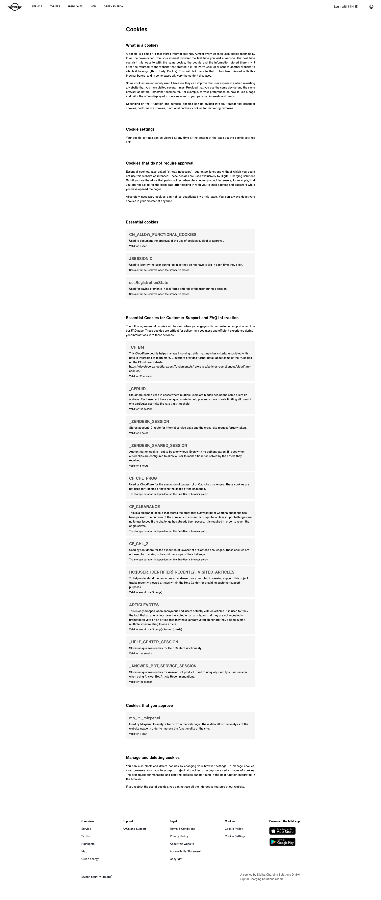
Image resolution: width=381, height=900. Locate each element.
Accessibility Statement (185, 851)
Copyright (176, 859)
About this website (182, 844)
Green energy (90, 859)
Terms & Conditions (182, 829)
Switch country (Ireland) (96, 877)
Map (84, 851)
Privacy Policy (179, 836)
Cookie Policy (234, 829)
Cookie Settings (235, 836)
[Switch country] (371, 7)
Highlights (87, 844)
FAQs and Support (134, 829)
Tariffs (85, 836)
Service (86, 829)
